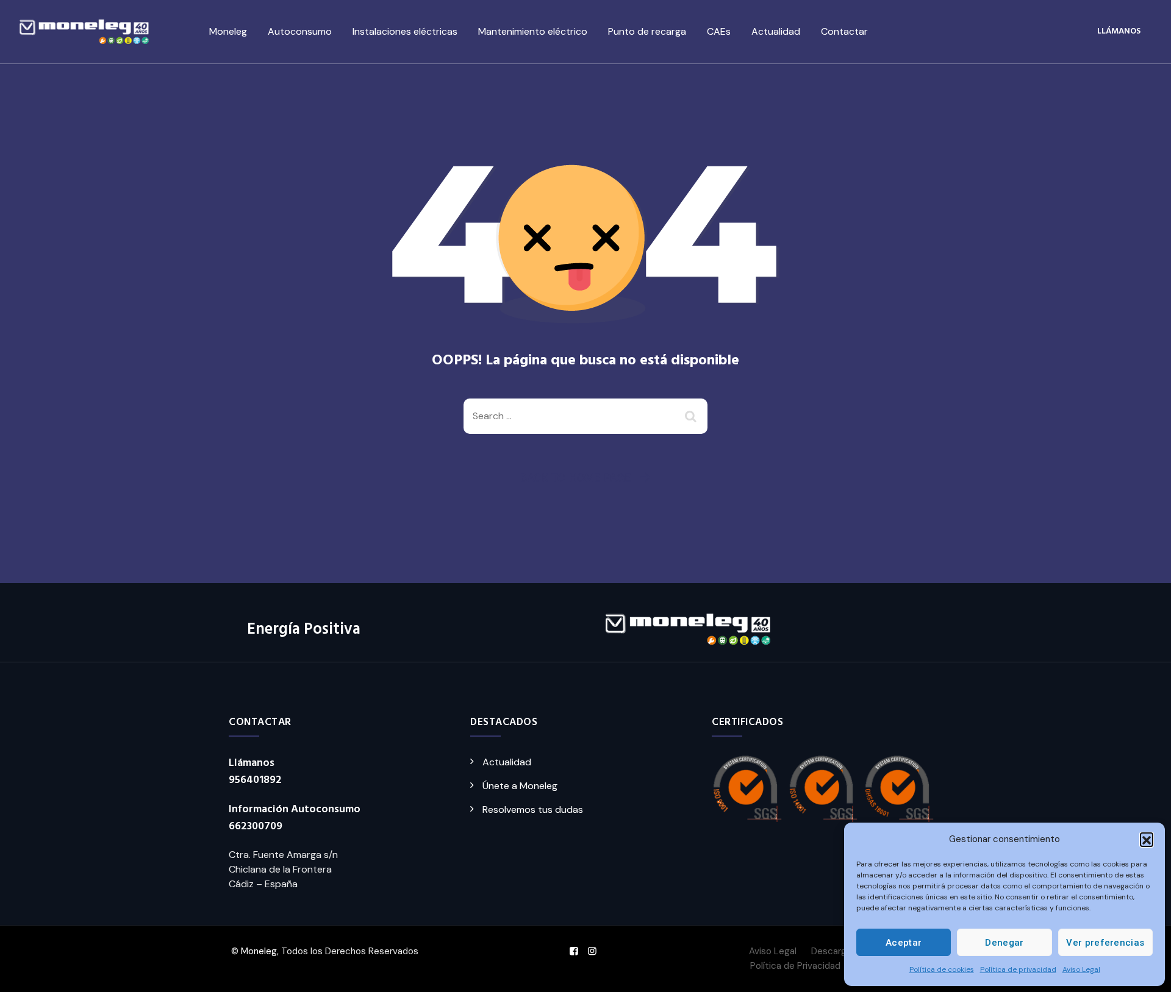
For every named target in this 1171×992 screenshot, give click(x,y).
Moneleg (228, 31)
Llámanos (1119, 31)
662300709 (255, 826)
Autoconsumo (300, 31)
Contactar (844, 31)
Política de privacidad (1018, 969)
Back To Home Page (575, 477)
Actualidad (775, 31)
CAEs (719, 31)
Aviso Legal (1081, 969)
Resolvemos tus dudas (532, 809)
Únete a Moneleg (519, 785)
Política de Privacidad (795, 966)
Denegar (1004, 942)
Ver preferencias (1105, 942)
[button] (1147, 839)
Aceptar (904, 942)
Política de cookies (941, 969)
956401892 (255, 780)
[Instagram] (592, 951)
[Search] (692, 416)
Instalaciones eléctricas (405, 31)
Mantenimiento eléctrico (532, 31)
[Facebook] (574, 951)
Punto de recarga (647, 31)
